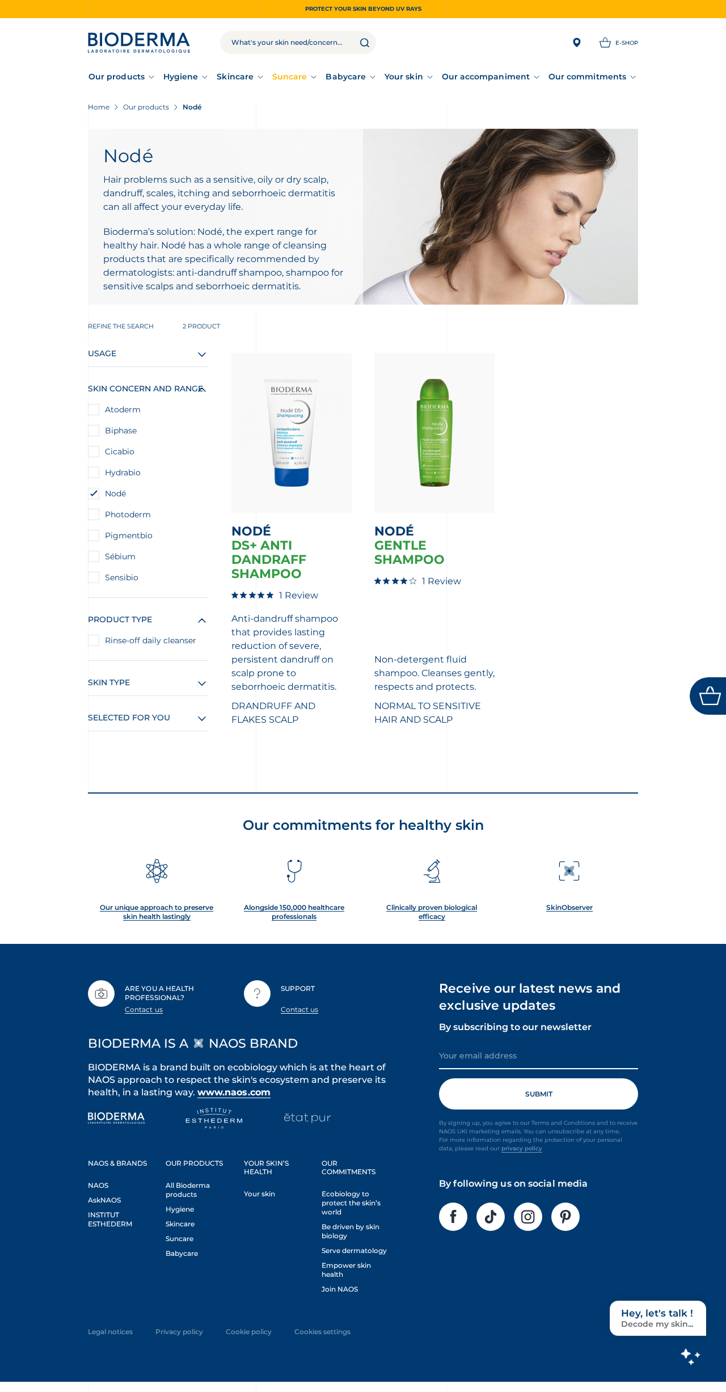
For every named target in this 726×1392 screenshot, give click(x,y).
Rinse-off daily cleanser (150, 640)
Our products (116, 76)
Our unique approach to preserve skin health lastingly (156, 912)
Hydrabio (123, 472)
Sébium (120, 556)
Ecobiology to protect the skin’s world (351, 1202)
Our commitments (587, 76)
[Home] (139, 42)
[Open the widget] (708, 696)
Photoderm (128, 514)
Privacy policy (179, 1331)
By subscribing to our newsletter (515, 1027)
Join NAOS (340, 1289)
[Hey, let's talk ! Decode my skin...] (690, 1356)
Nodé (115, 493)
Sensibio (121, 577)
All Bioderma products (188, 1190)
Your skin (404, 76)
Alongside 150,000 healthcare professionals (294, 912)
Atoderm (123, 409)
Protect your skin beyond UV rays (363, 8)
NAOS (98, 1185)
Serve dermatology (354, 1250)
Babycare (346, 76)
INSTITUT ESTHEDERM (110, 1219)
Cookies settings (322, 1331)
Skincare (235, 76)
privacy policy (521, 1148)
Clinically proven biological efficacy (431, 912)
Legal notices (110, 1331)
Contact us (144, 1009)
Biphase (121, 430)
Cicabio (119, 451)
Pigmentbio (129, 535)
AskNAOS (104, 1200)
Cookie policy (249, 1331)
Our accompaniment (486, 76)
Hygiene (181, 76)
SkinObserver (569, 907)
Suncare (289, 76)
